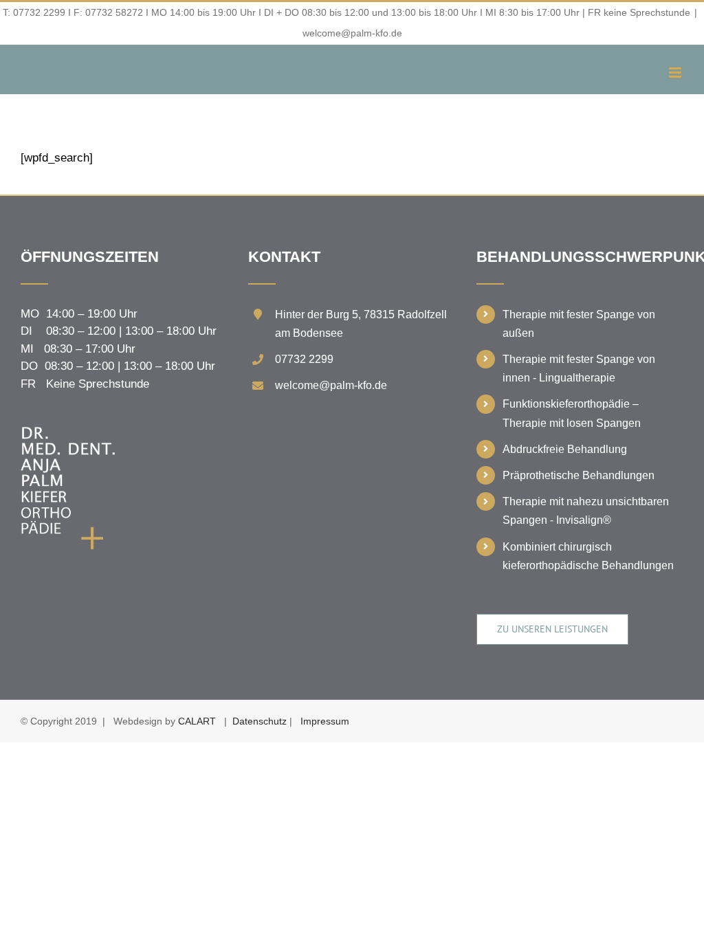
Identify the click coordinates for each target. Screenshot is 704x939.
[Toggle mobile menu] (676, 72)
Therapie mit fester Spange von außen (579, 324)
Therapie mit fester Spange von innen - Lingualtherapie (579, 368)
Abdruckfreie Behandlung (565, 449)
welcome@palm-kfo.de (352, 32)
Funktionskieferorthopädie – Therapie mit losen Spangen (572, 413)
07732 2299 (39, 12)
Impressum (324, 721)
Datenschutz (259, 721)
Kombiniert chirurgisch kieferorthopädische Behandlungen (588, 556)
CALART (197, 721)
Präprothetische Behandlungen (578, 475)
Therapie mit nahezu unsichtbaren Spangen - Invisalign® (586, 511)
